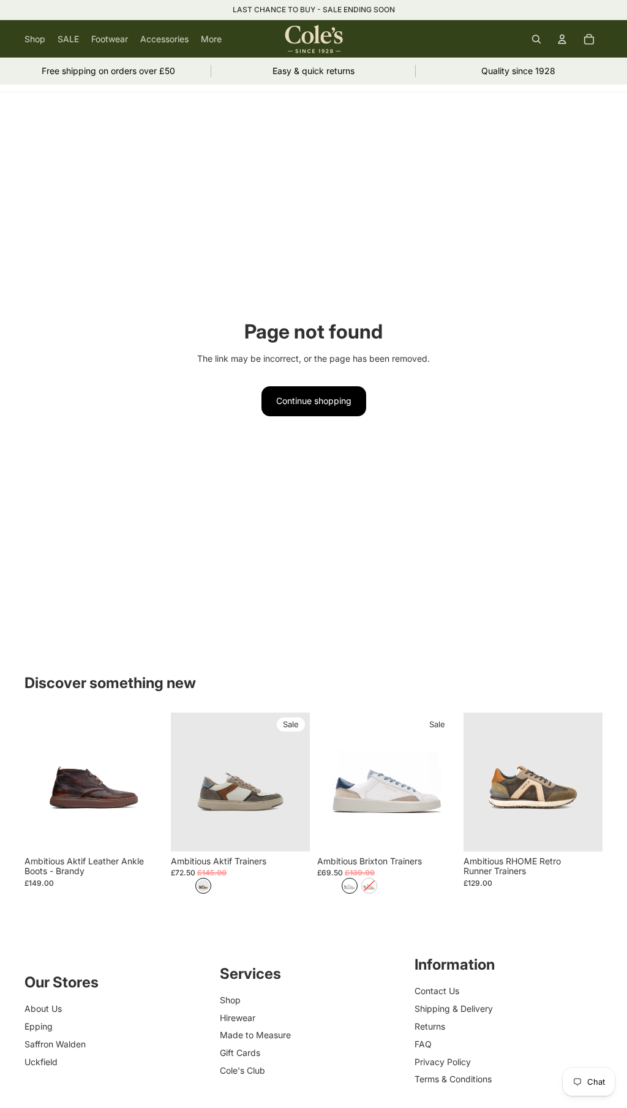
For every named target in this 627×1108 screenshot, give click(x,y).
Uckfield (41, 1061)
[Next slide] (296, 781)
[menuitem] (211, 39)
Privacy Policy (443, 1061)
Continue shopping (313, 400)
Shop (230, 1000)
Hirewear (237, 1017)
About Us (43, 1008)
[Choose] (144, 833)
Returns (430, 1026)
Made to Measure (255, 1035)
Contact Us (437, 991)
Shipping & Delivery (454, 1008)
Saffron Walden (55, 1044)
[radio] (203, 886)
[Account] (562, 39)
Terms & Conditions (453, 1079)
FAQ (423, 1044)
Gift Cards (240, 1052)
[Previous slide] (184, 781)
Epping (38, 1026)
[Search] (536, 39)
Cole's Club (242, 1070)
